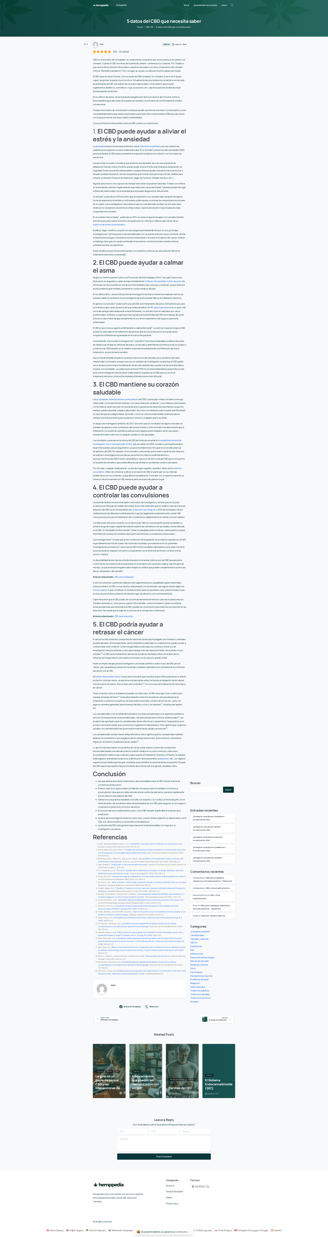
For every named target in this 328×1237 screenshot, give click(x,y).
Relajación (195, 983)
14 (143, 683)
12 (120, 546)
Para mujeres (196, 972)
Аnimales (194, 1001)
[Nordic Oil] (200, 1186)
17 (161, 704)
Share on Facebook (132, 1006)
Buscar (195, 783)
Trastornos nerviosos (200, 998)
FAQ (192, 950)
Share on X (154, 1006)
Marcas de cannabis (199, 961)
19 (166, 728)
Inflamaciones (196, 953)
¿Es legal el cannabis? (200, 931)
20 (138, 741)
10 (130, 529)
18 (178, 717)
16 (119, 696)
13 (101, 653)
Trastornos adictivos (199, 990)
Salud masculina (197, 987)
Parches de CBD (180, 1088)
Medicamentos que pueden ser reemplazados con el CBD (145, 1082)
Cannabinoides (197, 935)
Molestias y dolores (199, 964)
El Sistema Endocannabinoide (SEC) (218, 1084)
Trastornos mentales (200, 994)
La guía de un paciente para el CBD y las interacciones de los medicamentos (108, 1082)
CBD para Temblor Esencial (213, 916)
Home (140, 27)
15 (144, 683)
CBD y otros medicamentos (218, 888)
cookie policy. (182, 1232)
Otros (193, 968)
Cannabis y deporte (199, 939)
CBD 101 (149, 27)
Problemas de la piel (199, 979)
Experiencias (196, 946)
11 (111, 539)
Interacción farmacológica (202, 957)
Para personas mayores (201, 975)
